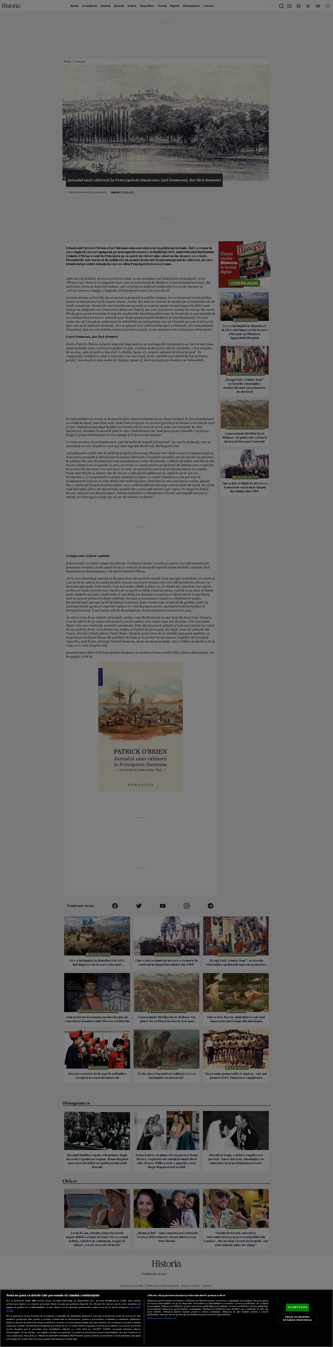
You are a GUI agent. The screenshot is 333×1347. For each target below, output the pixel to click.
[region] (166, 1318)
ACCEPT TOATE (297, 1307)
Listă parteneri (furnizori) (161, 1318)
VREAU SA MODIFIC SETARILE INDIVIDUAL (297, 1318)
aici (72, 1329)
